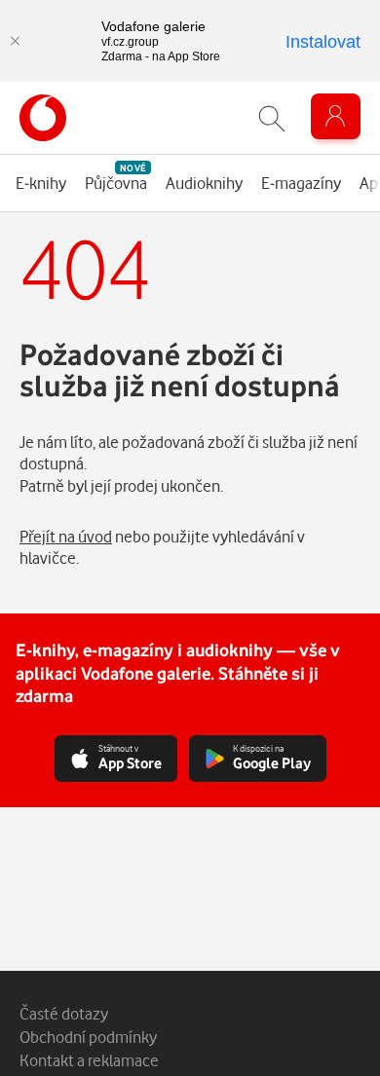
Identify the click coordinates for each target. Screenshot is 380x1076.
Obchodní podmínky (88, 1036)
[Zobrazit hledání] (271, 118)
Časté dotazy (63, 1013)
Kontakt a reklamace (89, 1060)
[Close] (14, 41)
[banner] (42, 117)
